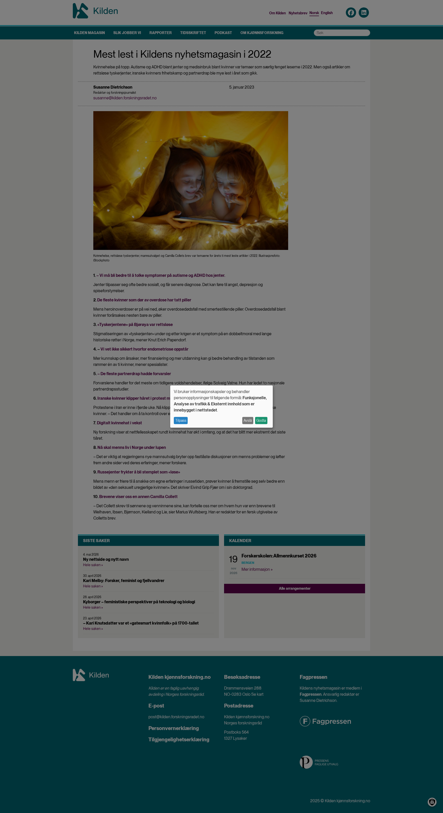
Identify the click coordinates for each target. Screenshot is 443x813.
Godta (261, 420)
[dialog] (221, 406)
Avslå (248, 420)
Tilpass (180, 420)
